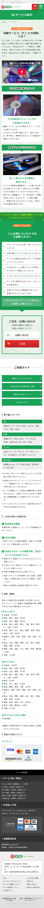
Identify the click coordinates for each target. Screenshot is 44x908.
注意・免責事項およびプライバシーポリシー (30, 899)
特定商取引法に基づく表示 (9, 899)
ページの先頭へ (22, 772)
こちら (12, 844)
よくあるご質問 (32, 878)
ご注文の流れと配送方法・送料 (22, 386)
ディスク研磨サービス (11, 884)
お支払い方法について (22, 394)
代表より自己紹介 (33, 887)
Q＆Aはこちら (22, 402)
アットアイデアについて (12, 881)
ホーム (4, 22)
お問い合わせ (32, 884)
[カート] (35, 6)
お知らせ (30, 881)
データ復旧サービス (10, 887)
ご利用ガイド (8, 890)
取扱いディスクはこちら (22, 378)
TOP (4, 878)
